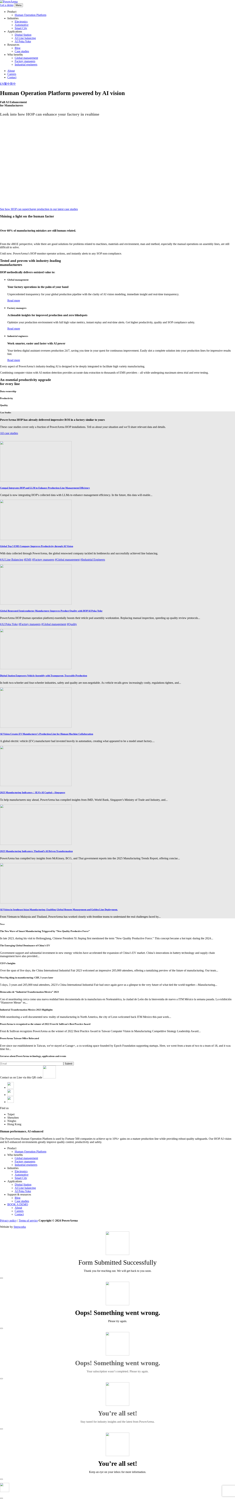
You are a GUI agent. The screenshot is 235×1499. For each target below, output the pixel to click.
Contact (11, 77)
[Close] (1, 1278)
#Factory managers (43, 559)
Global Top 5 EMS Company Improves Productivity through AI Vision (36, 546)
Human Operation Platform (30, 15)
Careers (11, 74)
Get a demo (6, 5)
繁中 (7, 83)
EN (2, 83)
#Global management (67, 559)
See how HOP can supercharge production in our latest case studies (39, 209)
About (11, 70)
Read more (13, 300)
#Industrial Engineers (92, 559)
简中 (13, 83)
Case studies (22, 51)
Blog (17, 48)
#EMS (27, 559)
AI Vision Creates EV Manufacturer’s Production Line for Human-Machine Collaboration (46, 734)
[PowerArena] (9, 1)
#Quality (72, 624)
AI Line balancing (25, 38)
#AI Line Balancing (11, 559)
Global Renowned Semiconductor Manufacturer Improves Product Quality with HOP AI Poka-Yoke (51, 610)
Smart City (21, 28)
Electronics (21, 21)
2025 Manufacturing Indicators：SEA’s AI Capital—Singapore (32, 792)
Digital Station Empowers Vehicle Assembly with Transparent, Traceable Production (43, 675)
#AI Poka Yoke (9, 624)
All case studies (9, 433)
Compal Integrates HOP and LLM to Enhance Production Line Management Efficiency (45, 487)
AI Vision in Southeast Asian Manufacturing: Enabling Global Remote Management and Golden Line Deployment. (59, 909)
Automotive (21, 24)
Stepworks (20, 1226)
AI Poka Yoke (23, 41)
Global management (26, 57)
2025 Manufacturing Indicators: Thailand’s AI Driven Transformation (36, 851)
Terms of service (28, 1220)
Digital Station (23, 34)
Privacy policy (8, 1220)
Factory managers (25, 61)
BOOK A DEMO (17, 1204)
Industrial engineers (26, 64)
